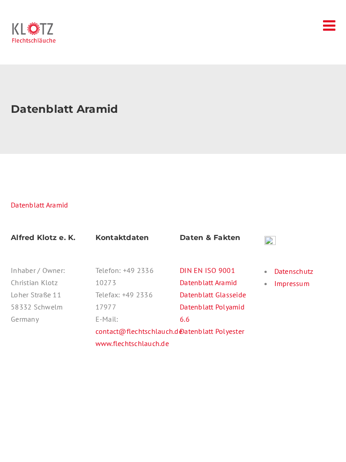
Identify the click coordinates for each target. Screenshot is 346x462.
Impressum (292, 283)
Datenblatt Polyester (212, 331)
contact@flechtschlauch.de (139, 331)
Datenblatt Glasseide (213, 294)
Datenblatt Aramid (39, 204)
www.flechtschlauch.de (132, 343)
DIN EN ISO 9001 (207, 270)
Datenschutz (294, 271)
